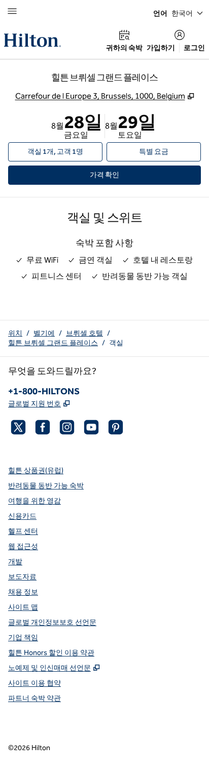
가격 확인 (119, 174)
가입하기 (161, 48)
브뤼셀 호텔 (84, 333)
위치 (15, 333)
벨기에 (44, 333)
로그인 (194, 48)
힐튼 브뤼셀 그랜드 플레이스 (53, 343)
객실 (116, 343)
